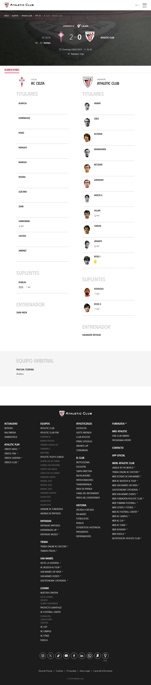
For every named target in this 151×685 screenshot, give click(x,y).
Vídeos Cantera (12, 457)
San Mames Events (49, 576)
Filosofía (81, 466)
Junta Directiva (84, 471)
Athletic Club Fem (49, 432)
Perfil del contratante (88, 497)
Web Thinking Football (124, 502)
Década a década (85, 509)
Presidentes (82, 531)
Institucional (83, 462)
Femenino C (45, 448)
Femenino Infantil (48, 493)
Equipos (15, 16)
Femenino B (45, 436)
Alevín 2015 (45, 505)
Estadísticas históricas (88, 527)
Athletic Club (27, 16)
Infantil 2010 (46, 485)
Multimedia (10, 432)
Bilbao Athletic (47, 440)
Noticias (8, 428)
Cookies (59, 671)
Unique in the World (122, 467)
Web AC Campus (120, 516)
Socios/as (81, 428)
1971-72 (38, 16)
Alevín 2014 (45, 501)
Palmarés (81, 514)
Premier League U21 (49, 444)
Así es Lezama (46, 597)
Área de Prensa (84, 488)
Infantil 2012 (46, 481)
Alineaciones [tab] (11, 69)
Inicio (6, 16)
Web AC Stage (118, 525)
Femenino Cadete (47, 477)
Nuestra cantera (49, 592)
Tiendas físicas (47, 550)
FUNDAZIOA (118, 423)
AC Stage (44, 635)
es (136, 5)
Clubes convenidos (49, 603)
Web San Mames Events (124, 494)
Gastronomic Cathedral (53, 580)
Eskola (44, 640)
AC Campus (45, 631)
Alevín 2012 (45, 497)
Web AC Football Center (124, 511)
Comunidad (82, 450)
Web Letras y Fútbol (123, 507)
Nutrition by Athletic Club (126, 538)
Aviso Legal (85, 671)
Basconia (44, 452)
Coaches (44, 622)
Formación (45, 616)
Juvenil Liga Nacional (50, 465)
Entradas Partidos (50, 525)
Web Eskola (118, 533)
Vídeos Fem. (10, 453)
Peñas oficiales (84, 441)
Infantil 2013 (46, 489)
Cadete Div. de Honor (50, 473)
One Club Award (120, 435)
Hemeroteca (10, 436)
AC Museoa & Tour (50, 567)
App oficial (118, 455)
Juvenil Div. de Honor (50, 461)
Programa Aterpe (121, 440)
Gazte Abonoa (83, 432)
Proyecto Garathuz (50, 607)
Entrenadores (83, 536)
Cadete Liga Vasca (48, 469)
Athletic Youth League (52, 456)
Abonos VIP (82, 445)
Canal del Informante (87, 493)
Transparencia (83, 484)
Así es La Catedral (49, 562)
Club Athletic (83, 436)
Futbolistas (82, 518)
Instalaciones (83, 475)
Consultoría (46, 619)
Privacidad (71, 671)
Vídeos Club (10, 462)
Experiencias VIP (48, 529)
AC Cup (43, 626)
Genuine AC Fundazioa (51, 508)
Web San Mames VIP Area (124, 485)
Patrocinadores (84, 479)
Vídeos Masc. (11, 449)
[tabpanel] (75, 233)
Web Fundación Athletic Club (127, 498)
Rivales (80, 522)
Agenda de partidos (50, 513)
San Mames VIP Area (50, 571)
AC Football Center (50, 611)
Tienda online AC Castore (53, 546)
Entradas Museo (49, 534)
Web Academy (119, 529)
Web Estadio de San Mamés (126, 476)
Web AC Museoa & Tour (124, 480)
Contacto (118, 447)
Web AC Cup (117, 520)
